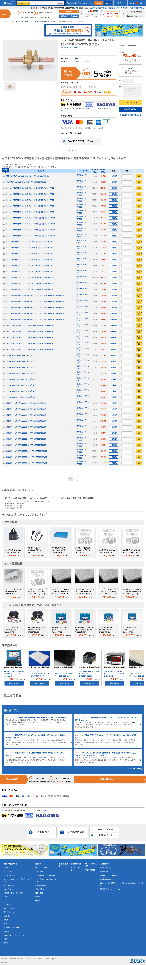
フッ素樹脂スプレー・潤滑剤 (45, 875)
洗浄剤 (6, 924)
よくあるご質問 (76, 832)
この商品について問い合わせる (130, 115)
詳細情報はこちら (73, 150)
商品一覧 (14, 683)
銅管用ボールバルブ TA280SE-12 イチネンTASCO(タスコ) (26, 463)
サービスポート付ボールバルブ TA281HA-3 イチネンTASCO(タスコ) (29, 343)
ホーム (6, 21)
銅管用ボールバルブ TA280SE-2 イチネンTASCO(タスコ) (26, 445)
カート (122, 3)
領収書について (88, 3)
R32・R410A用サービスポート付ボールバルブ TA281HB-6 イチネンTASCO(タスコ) (35, 296)
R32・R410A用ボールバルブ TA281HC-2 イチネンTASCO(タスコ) (29, 272)
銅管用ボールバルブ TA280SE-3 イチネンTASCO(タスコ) (26, 439)
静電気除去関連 (90, 870)
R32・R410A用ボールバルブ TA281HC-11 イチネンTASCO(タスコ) (29, 290)
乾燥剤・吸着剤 (40, 885)
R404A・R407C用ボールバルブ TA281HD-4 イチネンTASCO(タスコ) (30, 206)
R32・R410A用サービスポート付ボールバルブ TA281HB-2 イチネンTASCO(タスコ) (35, 319)
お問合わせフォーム (105, 835)
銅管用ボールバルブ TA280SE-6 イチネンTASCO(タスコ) (26, 421)
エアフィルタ (8, 871)
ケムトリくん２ (9, 889)
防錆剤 (37, 897)
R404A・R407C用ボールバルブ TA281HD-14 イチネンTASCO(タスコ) (30, 218)
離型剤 (37, 901)
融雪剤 (6, 939)
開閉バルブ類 (47, 21)
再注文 (142, 3)
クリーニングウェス (42, 868)
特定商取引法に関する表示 (26, 959)
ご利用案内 (12, 959)
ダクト (6, 897)
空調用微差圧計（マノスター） (14, 935)
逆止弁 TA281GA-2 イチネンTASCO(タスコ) (21, 373)
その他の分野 (104, 864)
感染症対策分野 (75, 864)
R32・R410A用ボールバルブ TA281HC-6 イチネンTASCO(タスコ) (29, 248)
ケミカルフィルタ (10, 885)
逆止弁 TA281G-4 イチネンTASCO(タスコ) (21, 385)
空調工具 (14, 21)
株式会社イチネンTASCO (69, 48)
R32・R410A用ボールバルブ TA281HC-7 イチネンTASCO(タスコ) (29, 242)
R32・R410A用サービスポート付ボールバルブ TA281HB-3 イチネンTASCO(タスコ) (35, 313)
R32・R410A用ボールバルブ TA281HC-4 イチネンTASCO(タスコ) (29, 260)
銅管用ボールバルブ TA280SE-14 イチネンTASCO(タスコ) (26, 451)
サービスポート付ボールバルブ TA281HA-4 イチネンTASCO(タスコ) (29, 337)
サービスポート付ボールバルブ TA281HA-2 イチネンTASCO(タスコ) (29, 349)
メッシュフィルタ (10, 908)
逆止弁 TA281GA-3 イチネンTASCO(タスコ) (21, 367)
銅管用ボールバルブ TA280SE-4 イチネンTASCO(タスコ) (26, 433)
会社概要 (4, 959)
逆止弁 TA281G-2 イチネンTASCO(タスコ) (21, 397)
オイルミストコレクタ (11, 875)
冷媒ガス (7, 916)
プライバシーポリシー (44, 959)
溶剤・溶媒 (39, 893)
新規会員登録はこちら (109, 779)
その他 (6, 868)
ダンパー (7, 901)
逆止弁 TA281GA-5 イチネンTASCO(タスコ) (21, 355)
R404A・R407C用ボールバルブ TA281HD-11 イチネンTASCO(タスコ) (30, 230)
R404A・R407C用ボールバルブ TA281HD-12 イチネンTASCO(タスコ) (30, 224)
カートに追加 (132, 102)
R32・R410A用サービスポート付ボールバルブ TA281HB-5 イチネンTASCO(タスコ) (35, 302)
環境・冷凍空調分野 (10, 864)
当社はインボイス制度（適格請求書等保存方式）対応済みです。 (54, 8)
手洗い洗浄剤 (39, 889)
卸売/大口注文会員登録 (69, 16)
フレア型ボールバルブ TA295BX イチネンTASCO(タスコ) (26, 182)
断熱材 (6, 920)
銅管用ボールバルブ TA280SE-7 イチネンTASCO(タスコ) (26, 415)
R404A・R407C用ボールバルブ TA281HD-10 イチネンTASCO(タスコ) (30, 236)
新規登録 (99, 3)
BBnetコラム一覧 (134, 769)
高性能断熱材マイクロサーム (110, 889)
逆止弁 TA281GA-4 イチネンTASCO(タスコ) (21, 361)
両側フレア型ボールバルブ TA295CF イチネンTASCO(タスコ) (27, 176)
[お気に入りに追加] (4, 176)
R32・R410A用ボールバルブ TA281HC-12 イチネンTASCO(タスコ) (29, 284)
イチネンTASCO (24, 21)
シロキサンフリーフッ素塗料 (13, 893)
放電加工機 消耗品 (106, 879)
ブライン (7, 904)
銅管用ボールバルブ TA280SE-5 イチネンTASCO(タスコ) (26, 427)
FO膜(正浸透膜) (105, 868)
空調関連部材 (36, 21)
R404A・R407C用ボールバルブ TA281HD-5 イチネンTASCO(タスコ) (30, 200)
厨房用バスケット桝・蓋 (108, 875)
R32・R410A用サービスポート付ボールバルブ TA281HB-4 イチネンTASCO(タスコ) (35, 307)
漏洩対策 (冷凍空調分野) (12, 927)
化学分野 (38, 864)
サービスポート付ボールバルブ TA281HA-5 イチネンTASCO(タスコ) (29, 331)
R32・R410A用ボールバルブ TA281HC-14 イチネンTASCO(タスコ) (29, 278)
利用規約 (56, 959)
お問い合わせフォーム (136, 16)
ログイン (108, 3)
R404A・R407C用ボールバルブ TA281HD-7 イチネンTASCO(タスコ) (30, 188)
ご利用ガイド (74, 3)
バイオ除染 (39, 871)
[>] (87, 479)
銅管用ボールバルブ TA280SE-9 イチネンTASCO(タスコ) (26, 403)
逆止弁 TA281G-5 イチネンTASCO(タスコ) (21, 379)
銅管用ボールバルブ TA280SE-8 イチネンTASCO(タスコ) (26, 409)
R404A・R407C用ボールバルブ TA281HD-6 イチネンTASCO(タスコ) (30, 194)
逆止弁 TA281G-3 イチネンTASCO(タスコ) (21, 391)
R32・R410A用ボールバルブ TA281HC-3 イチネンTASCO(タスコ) (29, 266)
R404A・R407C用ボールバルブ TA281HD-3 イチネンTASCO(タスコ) (30, 212)
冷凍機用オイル (9, 912)
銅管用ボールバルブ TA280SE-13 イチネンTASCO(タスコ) (26, 457)
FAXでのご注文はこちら (81, 141)
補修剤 (6, 943)
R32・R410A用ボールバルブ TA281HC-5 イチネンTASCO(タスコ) (29, 254)
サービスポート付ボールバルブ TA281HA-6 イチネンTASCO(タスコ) (29, 325)
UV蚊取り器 (104, 871)
